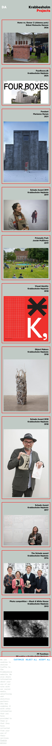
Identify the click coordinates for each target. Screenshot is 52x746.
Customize (19, 660)
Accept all (44, 660)
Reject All (31, 660)
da (4, 7)
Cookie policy (3, 741)
